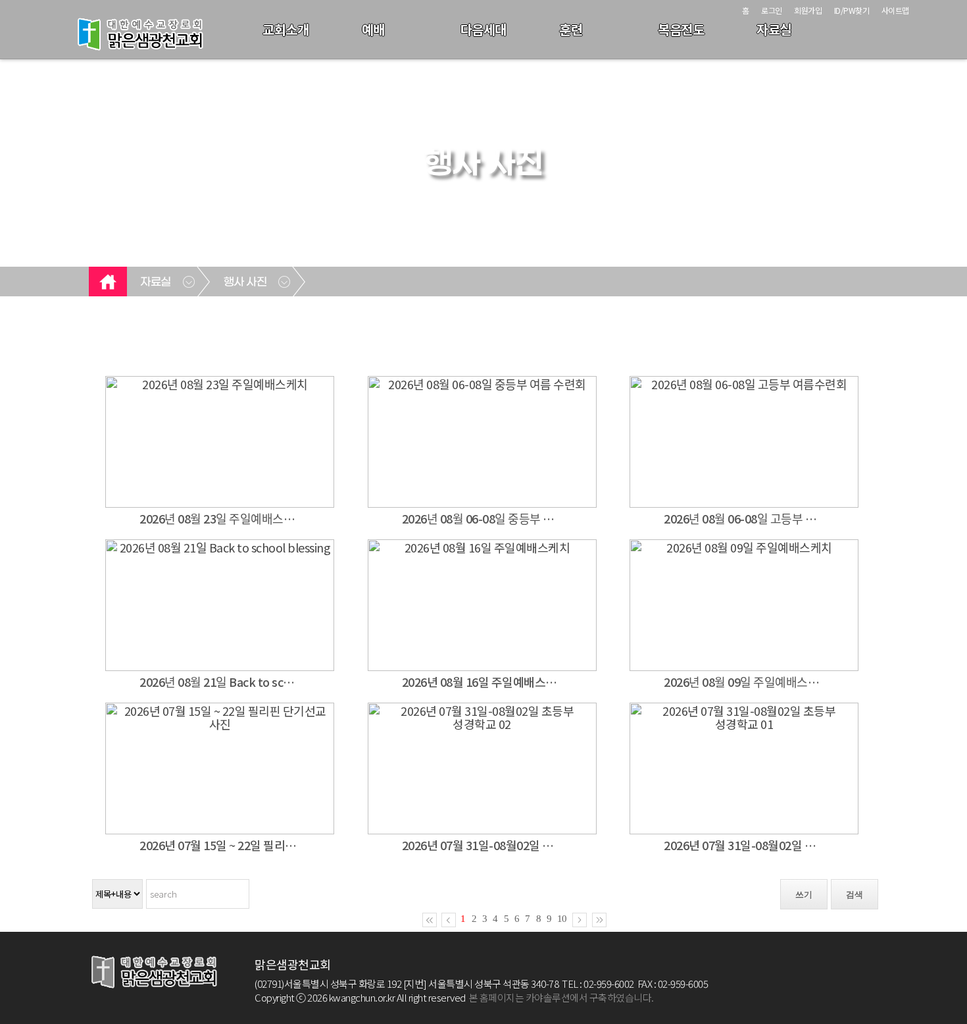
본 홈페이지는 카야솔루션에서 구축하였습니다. (561, 997)
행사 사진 (245, 282)
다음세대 (483, 29)
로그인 (771, 10)
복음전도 (681, 29)
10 (561, 918)
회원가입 (808, 10)
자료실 (773, 29)
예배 (373, 29)
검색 (854, 895)
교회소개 (285, 29)
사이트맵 (895, 10)
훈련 (570, 29)
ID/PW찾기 (852, 10)
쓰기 (803, 895)
